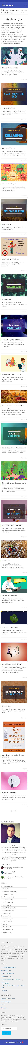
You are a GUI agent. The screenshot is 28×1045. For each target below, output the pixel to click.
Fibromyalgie (5, 983)
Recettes (5, 916)
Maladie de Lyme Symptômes (10, 259)
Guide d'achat (7, 902)
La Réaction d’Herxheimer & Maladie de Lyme (12, 986)
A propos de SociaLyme (8, 999)
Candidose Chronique (9, 891)
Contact (3, 1005)
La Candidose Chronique (8, 967)
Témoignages (7, 929)
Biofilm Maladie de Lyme (9, 184)
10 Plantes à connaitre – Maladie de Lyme (14, 448)
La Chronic (6, 905)
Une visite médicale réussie (9, 596)
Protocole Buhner (7, 299)
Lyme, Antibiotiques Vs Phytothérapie (12, 525)
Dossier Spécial (7, 899)
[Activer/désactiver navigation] (25, 5)
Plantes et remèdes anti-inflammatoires (13, 406)
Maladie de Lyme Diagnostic (10, 68)
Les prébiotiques (6, 561)
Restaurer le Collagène (8, 148)
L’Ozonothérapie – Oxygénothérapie (12, 664)
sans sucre (6, 924)
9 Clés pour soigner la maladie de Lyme (13, 339)
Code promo (6, 894)
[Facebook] (4, 1)
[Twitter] (2, 1)
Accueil (22, 10)
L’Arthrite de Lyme (6, 976)
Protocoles (6, 913)
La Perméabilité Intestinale (9, 793)
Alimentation (6, 886)
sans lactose (6, 921)
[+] (14, 56)
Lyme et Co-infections (7, 973)
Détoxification (7, 897)
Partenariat (4, 1008)
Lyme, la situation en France (10, 627)
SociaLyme (6, 927)
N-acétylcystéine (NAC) (8, 108)
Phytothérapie (7, 910)
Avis (4, 889)
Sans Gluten (6, 918)
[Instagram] (7, 1)
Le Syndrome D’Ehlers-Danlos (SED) (12, 980)
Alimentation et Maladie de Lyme (11, 374)
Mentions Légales (6, 1002)
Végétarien (6, 932)
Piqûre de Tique (6, 706)
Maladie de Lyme (6, 224)
